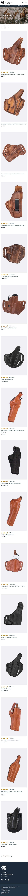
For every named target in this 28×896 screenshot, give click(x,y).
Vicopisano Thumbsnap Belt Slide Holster (14, 105)
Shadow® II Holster (14, 359)
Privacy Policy (4, 889)
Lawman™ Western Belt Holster (14, 720)
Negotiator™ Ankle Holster (14, 824)
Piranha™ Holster (14, 669)
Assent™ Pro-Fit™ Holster (14, 308)
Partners (5, 877)
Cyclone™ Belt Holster (14, 515)
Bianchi (4, 872)
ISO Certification (5, 892)
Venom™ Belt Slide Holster (14, 617)
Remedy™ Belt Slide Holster (14, 257)
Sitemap (3, 893)
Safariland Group (12, 887)
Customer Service (7, 874)
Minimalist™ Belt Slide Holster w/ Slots (14, 566)
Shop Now (21, 5)
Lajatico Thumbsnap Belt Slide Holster (14, 54)
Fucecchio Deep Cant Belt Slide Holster (14, 154)
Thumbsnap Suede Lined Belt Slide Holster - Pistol (14, 772)
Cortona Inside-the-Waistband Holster (14, 205)
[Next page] (11, 856)
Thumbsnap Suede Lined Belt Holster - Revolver (14, 411)
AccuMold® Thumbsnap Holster (14, 463)
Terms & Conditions (5, 890)
